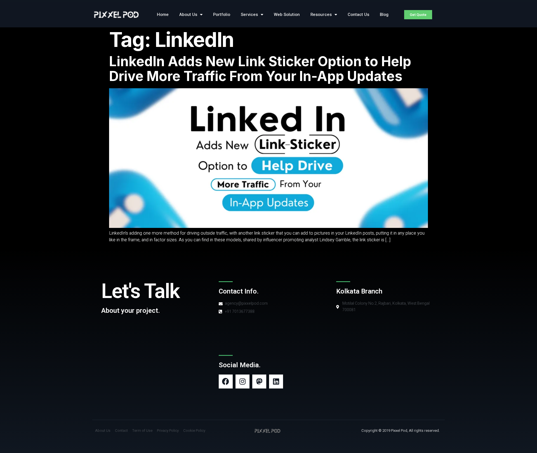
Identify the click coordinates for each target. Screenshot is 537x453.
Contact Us (358, 14)
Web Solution (287, 14)
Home (163, 14)
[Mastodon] (259, 381)
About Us (188, 14)
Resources (321, 14)
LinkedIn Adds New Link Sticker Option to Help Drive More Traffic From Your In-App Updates (260, 68)
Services (249, 14)
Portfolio (221, 14)
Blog (384, 14)
